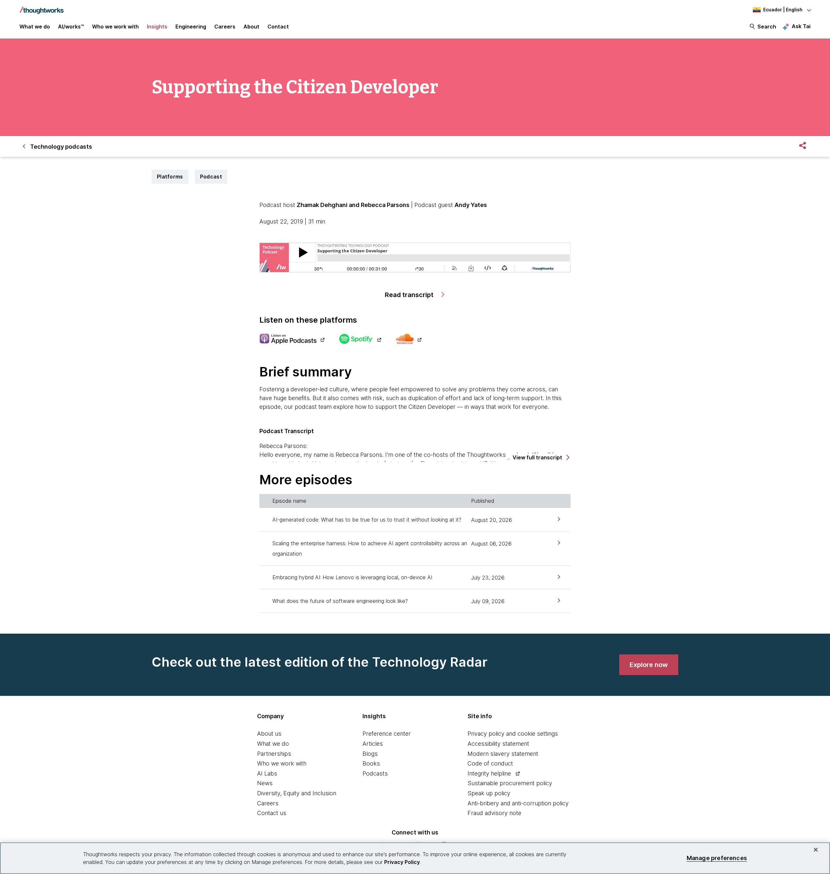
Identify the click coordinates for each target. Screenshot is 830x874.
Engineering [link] (190, 26)
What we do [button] (34, 26)
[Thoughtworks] (41, 7)
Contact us (271, 813)
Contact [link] (278, 26)
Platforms (170, 176)
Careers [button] (224, 26)
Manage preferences (717, 858)
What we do (273, 743)
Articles (372, 743)
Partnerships (274, 753)
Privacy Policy (402, 862)
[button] (541, 457)
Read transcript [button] (410, 295)
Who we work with (281, 763)
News (265, 783)
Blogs (370, 753)
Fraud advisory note (494, 813)
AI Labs (267, 773)
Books (371, 763)
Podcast (211, 176)
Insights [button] (157, 26)
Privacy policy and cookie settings (513, 733)
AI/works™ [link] (71, 26)
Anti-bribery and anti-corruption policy (518, 803)
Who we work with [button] (115, 26)
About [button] (251, 26)
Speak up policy (489, 793)
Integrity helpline (489, 773)
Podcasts (375, 773)
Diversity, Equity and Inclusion (296, 793)
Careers (268, 803)
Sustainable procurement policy (510, 783)
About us (269, 733)
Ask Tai (801, 26)
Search (766, 26)
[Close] (816, 850)
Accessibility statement (498, 743)
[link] (558, 519)
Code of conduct (490, 763)
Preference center (386, 733)
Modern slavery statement (503, 753)
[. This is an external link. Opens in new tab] (292, 339)
